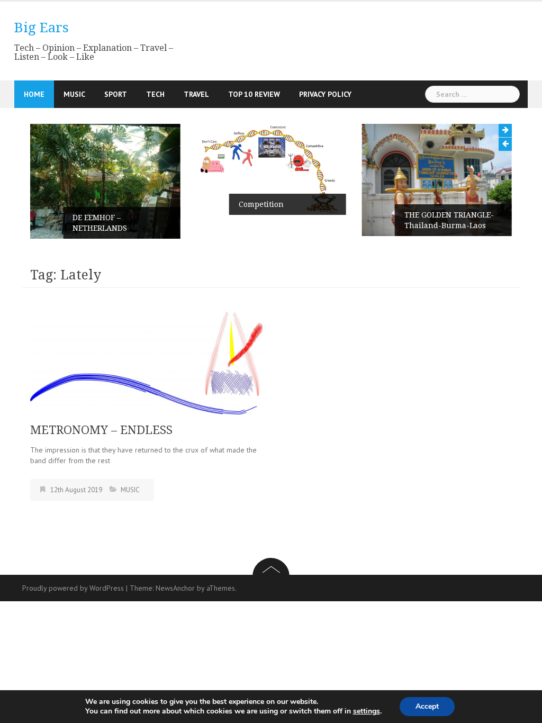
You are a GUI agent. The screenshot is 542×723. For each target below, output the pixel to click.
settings (366, 711)
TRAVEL (196, 94)
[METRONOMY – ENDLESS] (146, 362)
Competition (261, 204)
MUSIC (74, 94)
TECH (155, 94)
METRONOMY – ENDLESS (101, 430)
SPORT (115, 94)
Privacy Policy (325, 94)
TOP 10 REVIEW (254, 94)
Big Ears (41, 27)
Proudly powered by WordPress (73, 588)
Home (34, 94)
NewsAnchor (175, 588)
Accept (427, 706)
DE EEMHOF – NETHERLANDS (100, 222)
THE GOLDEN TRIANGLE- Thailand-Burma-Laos (449, 220)
